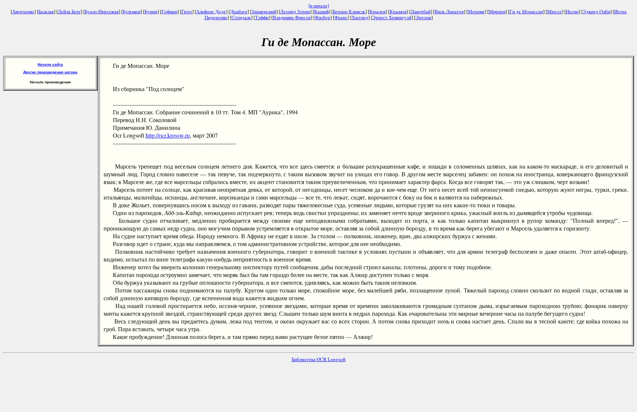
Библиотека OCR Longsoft (319, 359)
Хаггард (360, 17)
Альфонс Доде (211, 11)
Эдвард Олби (596, 11)
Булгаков (131, 11)
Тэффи (262, 17)
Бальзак (46, 11)
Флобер (322, 17)
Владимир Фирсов (292, 17)
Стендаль (241, 17)
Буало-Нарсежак (102, 11)
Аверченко (23, 11)
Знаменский (263, 11)
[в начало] (319, 5)
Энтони (423, 17)
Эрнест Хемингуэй (391, 17)
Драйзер (238, 11)
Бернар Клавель (349, 11)
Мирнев (497, 11)
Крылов (377, 11)
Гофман (169, 11)
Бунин (151, 11)
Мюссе (554, 11)
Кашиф (321, 11)
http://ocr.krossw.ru (168, 135)
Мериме (476, 11)
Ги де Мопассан (526, 11)
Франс (341, 17)
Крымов (398, 11)
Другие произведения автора (50, 72)
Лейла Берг (69, 11)
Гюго (186, 11)
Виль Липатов (449, 11)
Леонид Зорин (295, 11)
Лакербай (421, 11)
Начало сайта (50, 64)
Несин (572, 11)
